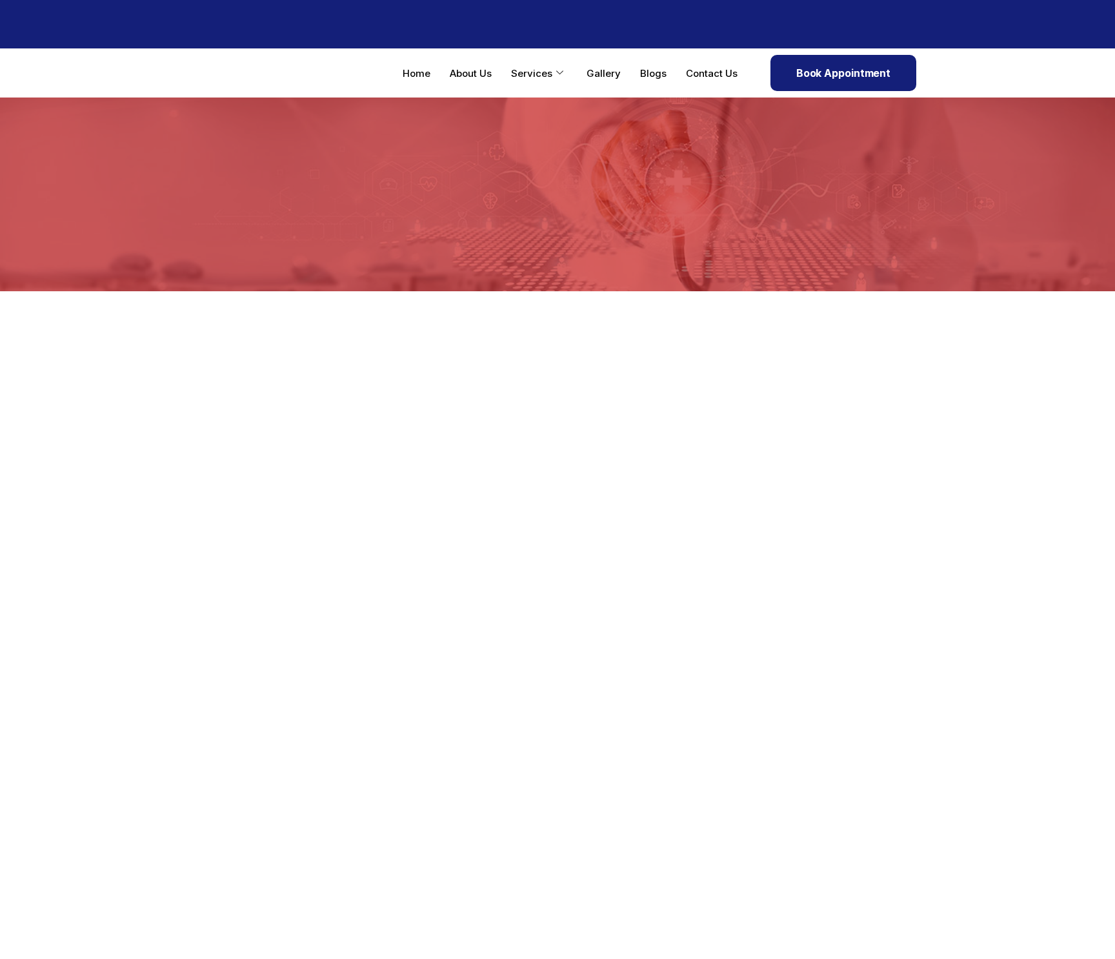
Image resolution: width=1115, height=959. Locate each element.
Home (416, 73)
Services (531, 73)
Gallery (604, 73)
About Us (471, 73)
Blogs (653, 73)
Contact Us (712, 73)
